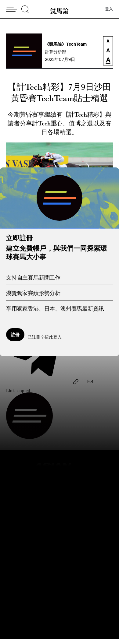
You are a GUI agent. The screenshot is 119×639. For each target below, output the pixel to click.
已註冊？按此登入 (44, 337)
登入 (109, 9)
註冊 (15, 334)
